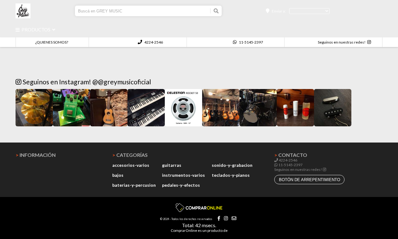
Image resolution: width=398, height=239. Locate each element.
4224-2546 (153, 42)
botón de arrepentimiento (309, 179)
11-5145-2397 (250, 42)
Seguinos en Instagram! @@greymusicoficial (86, 82)
